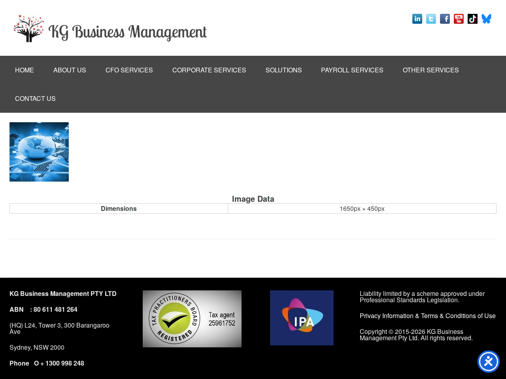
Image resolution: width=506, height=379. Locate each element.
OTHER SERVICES (431, 69)
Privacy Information (387, 315)
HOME (24, 69)
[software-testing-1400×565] (39, 152)
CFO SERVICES (129, 69)
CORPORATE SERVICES (209, 69)
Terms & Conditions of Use (458, 315)
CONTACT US (35, 98)
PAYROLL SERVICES (352, 69)
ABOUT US (69, 69)
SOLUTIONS (284, 69)
